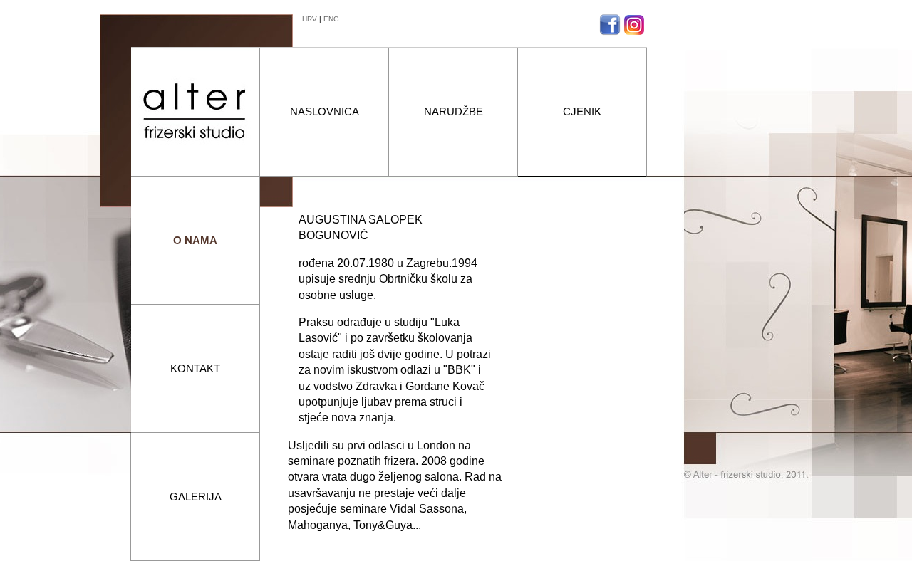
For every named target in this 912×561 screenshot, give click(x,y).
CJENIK (582, 111)
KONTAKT (195, 368)
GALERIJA (196, 497)
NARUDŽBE (453, 111)
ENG (331, 19)
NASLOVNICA (324, 111)
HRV (309, 19)
